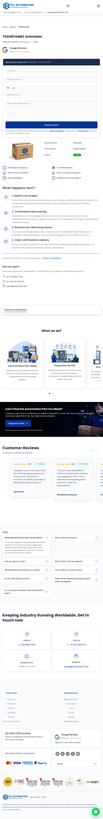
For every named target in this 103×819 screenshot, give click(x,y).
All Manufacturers (71, 721)
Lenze (71, 712)
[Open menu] (98, 6)
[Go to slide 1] (49, 393)
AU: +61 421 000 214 (33, 12)
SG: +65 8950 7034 (12, 12)
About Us (11, 699)
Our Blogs (11, 712)
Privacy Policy (83, 131)
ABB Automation (71, 699)
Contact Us (11, 703)
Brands (13, 27)
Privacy (11, 717)
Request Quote (51, 125)
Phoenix (71, 717)
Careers (11, 708)
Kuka (71, 708)
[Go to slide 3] (53, 393)
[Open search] (68, 6)
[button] (8, 87)
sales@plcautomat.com (57, 12)
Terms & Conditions (56, 131)
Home (4, 27)
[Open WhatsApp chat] (96, 812)
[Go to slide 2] (51, 393)
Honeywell (71, 703)
